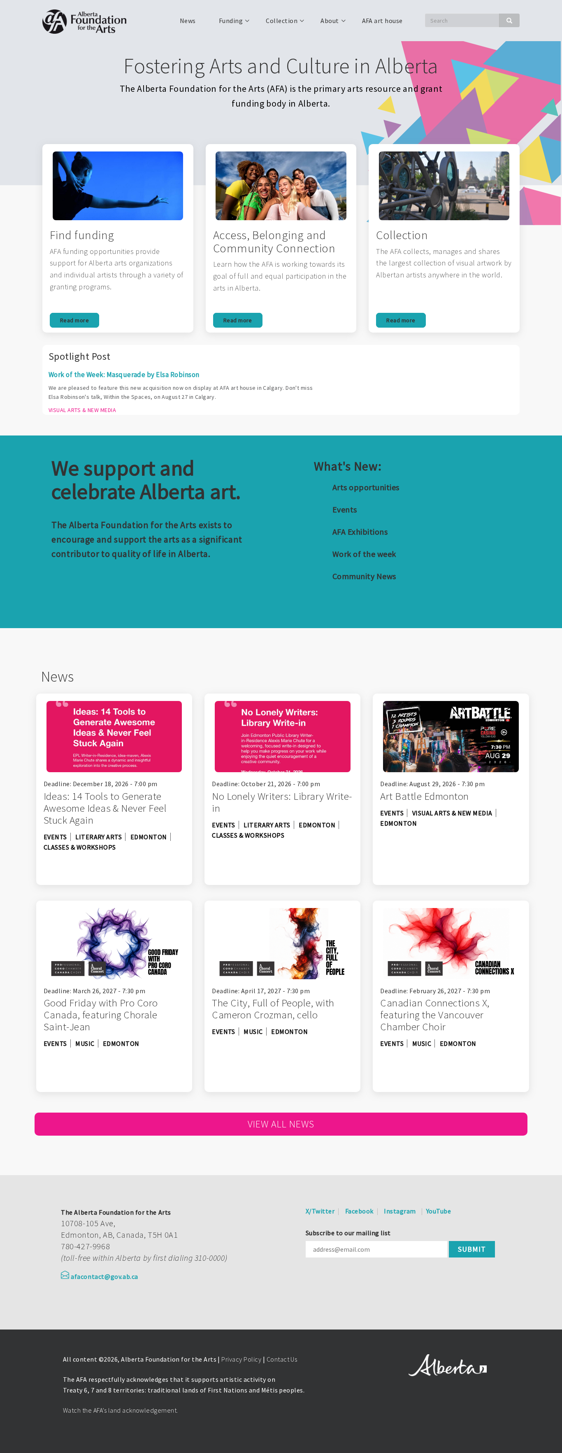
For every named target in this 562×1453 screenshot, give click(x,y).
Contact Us (282, 1359)
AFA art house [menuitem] (382, 20)
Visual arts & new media (452, 813)
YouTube (438, 1211)
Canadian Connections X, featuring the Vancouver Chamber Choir (434, 1014)
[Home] (87, 20)
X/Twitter (320, 1211)
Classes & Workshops (80, 847)
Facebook (359, 1211)
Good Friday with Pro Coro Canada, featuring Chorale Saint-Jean (101, 1014)
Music (84, 1043)
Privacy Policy (241, 1359)
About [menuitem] (325, 23)
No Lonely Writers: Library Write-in (282, 802)
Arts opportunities (365, 487)
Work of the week (364, 554)
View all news (281, 1124)
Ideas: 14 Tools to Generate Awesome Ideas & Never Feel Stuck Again (105, 808)
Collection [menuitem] (276, 23)
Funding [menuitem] (226, 23)
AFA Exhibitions (360, 531)
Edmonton (148, 837)
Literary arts (98, 837)
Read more (74, 320)
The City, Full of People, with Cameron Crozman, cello (273, 1008)
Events (344, 509)
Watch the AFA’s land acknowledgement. (120, 1410)
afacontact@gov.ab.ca (104, 1276)
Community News (364, 576)
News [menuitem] (188, 20)
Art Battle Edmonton (424, 796)
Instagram (400, 1211)
